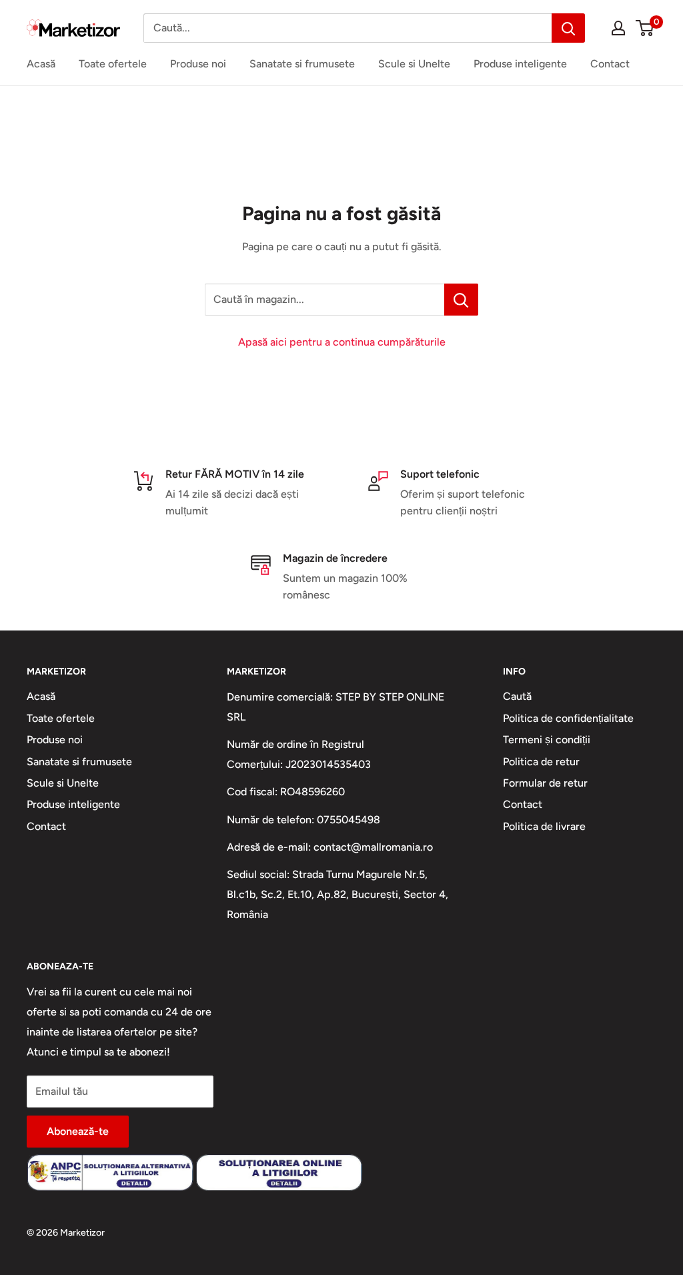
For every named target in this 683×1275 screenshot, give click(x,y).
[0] (645, 28)
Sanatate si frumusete (302, 63)
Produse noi (198, 63)
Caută (517, 696)
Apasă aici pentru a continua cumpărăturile (342, 342)
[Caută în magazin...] (461, 300)
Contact (610, 63)
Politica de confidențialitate (568, 718)
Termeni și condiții (546, 739)
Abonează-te (78, 1131)
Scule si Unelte (414, 63)
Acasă (41, 63)
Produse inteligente (520, 63)
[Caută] (568, 28)
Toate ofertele (113, 63)
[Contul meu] (618, 28)
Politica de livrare (544, 826)
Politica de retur (541, 761)
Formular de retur (545, 783)
